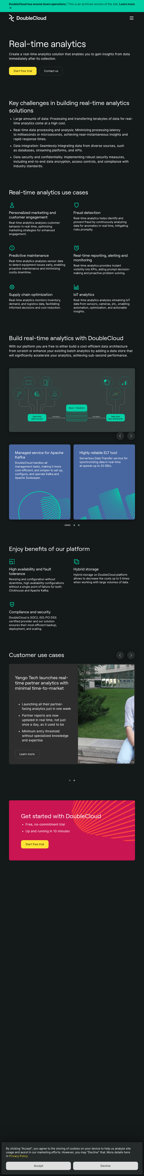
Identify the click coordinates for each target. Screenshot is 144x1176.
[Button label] (131, 18)
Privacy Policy (18, 1156)
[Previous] (120, 436)
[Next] (131, 436)
